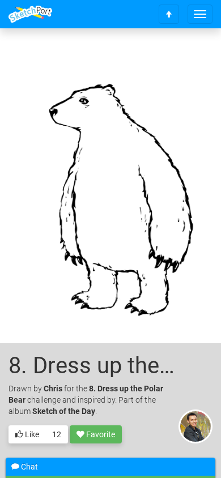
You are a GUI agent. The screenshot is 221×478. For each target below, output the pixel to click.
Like (31, 434)
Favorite (99, 434)
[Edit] (159, 55)
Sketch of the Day (63, 411)
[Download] (189, 55)
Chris (53, 388)
